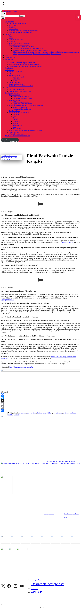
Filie (6, 55)
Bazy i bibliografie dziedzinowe (19, 112)
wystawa (16, 415)
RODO (36, 580)
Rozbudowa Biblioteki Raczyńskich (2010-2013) (28, 48)
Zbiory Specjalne (10, 57)
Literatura (16, 114)
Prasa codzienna (14, 132)
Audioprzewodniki (14, 75)
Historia (15, 118)
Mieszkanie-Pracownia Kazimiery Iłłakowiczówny (24, 64)
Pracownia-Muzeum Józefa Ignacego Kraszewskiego (25, 66)
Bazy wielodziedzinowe (20, 107)
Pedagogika (16, 121)
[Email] (40, 404)
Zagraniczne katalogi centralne (22, 104)
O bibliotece (8, 34)
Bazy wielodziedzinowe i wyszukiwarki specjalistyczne (26, 105)
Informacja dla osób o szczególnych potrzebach (23, 30)
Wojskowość (17, 128)
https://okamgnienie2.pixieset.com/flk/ (21, 367)
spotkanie (66, 413)
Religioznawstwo (18, 125)
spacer (60, 413)
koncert (55, 413)
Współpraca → (49, 514)
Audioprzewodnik (18, 77)
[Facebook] (40, 394)
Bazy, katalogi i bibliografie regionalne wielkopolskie (25, 130)
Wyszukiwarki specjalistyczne (22, 109)
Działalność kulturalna (16, 84)
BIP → (66, 517)
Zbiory (11, 38)
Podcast (11, 73)
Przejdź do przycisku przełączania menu (17, 136)
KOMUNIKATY (14, 25)
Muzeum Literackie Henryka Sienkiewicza (22, 63)
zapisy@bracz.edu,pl (66, 242)
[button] (78, 17)
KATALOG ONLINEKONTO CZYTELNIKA (10, 140)
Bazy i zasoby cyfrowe (12, 93)
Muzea (7, 61)
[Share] (40, 410)
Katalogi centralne (14, 100)
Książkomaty (9, 68)
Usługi (7, 87)
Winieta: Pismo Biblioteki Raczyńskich (21, 86)
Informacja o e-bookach (16, 134)
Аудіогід (15, 80)
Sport (14, 127)
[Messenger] (40, 397)
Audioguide (16, 79)
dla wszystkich (31, 413)
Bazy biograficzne (14, 111)
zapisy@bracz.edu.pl (7, 300)
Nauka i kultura (9, 70)
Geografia (16, 123)
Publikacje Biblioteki (15, 71)
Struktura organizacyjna (16, 39)
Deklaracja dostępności (47, 584)
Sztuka (15, 116)
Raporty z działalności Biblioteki (19, 43)
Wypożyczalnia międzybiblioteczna (20, 91)
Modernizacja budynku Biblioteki (23, 47)
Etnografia (16, 120)
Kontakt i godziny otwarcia (17, 23)
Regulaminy (12, 41)
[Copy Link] (40, 407)
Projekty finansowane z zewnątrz (19, 45)
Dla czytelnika (9, 22)
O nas (10, 36)
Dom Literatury (9, 59)
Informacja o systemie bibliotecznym (20, 32)
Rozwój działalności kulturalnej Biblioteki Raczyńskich (30, 50)
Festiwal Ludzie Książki (44, 413)
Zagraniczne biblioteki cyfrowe (22, 98)
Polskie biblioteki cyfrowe (21, 96)
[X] (40, 400)
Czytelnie (12, 27)
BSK (34, 588)
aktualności (22, 413)
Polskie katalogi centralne (21, 102)
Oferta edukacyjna (14, 82)
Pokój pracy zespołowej (16, 89)
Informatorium (13, 29)
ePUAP (36, 592)
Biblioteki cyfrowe (14, 95)
